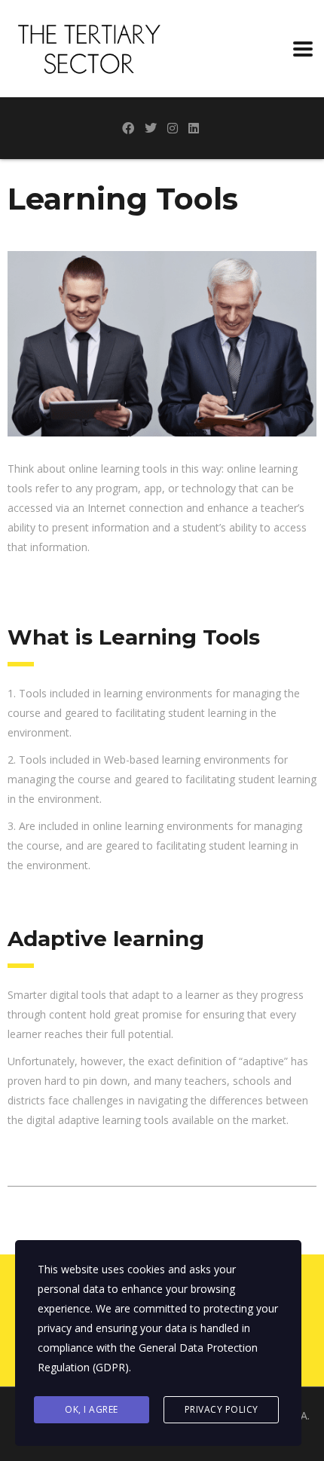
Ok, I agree (91, 1409)
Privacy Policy (221, 1409)
